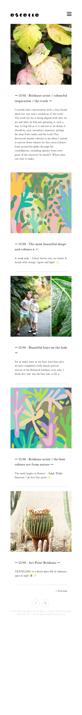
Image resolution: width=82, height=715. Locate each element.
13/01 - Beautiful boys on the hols (43, 347)
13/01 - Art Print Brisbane (37, 562)
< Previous (61, 591)
